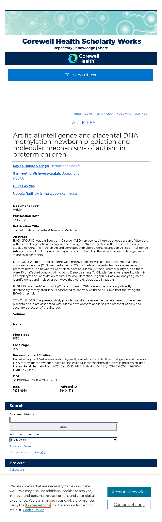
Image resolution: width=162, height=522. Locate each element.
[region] (81, 498)
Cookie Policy (33, 510)
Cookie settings (38, 505)
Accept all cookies (129, 491)
